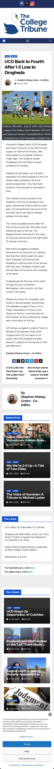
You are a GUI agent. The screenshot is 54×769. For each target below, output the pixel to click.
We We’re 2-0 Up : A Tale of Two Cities (25, 467)
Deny (27, 751)
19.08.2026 (14, 649)
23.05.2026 (14, 709)
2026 (9, 433)
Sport (14, 56)
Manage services (26, 736)
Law (15, 700)
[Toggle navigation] (27, 41)
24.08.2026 (14, 619)
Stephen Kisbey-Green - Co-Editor (33, 80)
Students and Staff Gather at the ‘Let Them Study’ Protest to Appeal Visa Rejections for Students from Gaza (27, 537)
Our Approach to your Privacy (32, 765)
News (16, 637)
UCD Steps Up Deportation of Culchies (25, 527)
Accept (27, 744)
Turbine (17, 608)
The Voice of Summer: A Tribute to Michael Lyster (26, 496)
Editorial (17, 667)
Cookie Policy (14, 765)
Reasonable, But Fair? (16, 556)
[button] (50, 714)
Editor (26, 445)
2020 (7, 56)
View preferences (27, 758)
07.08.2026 (14, 679)
